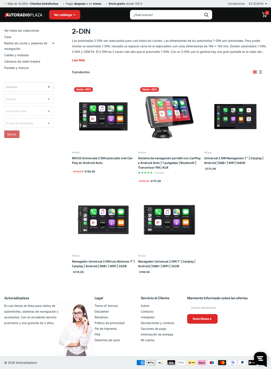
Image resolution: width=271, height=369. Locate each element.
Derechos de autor (107, 340)
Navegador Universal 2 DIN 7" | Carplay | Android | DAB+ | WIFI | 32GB (166, 264)
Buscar (11, 134)
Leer (78, 60)
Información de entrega (157, 334)
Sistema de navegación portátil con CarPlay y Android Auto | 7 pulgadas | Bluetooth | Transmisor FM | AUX (169, 162)
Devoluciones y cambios (157, 323)
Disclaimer (102, 311)
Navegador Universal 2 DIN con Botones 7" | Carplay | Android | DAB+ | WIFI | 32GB (103, 264)
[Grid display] (255, 72)
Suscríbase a (202, 318)
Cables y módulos (16, 55)
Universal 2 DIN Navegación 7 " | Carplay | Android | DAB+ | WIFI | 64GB (233, 160)
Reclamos (101, 317)
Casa (7, 37)
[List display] (260, 72)
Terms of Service (106, 306)
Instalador (148, 317)
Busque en (206, 15)
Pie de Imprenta (106, 328)
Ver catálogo (63, 15)
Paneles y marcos (16, 68)
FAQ (97, 334)
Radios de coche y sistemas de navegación (25, 45)
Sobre (145, 306)
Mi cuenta (147, 340)
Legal (99, 298)
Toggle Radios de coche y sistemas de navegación (53, 43)
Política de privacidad (110, 323)
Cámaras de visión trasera (22, 61)
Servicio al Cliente (155, 298)
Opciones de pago (153, 328)
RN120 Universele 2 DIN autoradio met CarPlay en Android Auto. (103, 160)
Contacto (147, 311)
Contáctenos (236, 3)
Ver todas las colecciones (21, 30)
